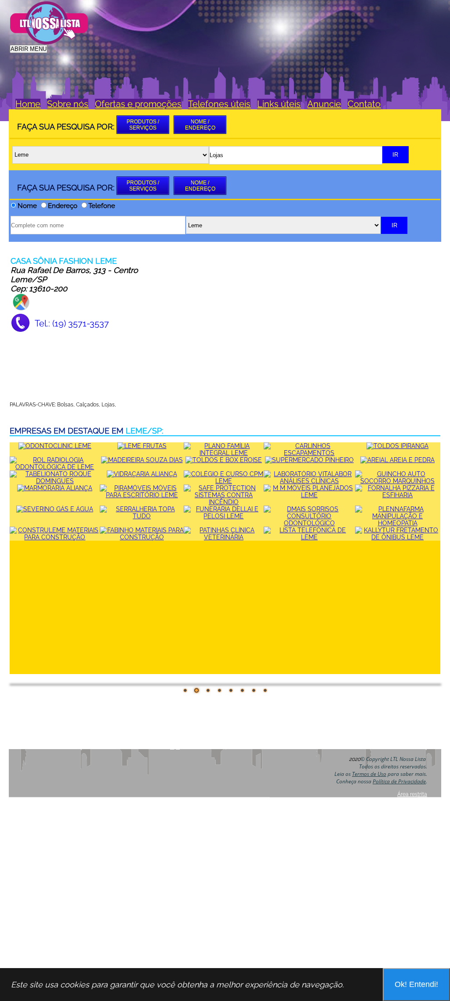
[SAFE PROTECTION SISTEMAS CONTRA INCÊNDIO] (224, 502)
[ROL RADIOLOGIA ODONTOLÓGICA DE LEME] (55, 466)
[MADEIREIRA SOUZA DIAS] (142, 459)
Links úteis (279, 104)
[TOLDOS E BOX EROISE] (223, 459)
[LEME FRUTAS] (142, 445)
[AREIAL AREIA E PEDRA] (397, 459)
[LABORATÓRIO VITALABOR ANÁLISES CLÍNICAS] (309, 480)
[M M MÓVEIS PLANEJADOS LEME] (309, 495)
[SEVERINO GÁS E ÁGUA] (54, 509)
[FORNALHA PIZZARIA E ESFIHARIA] (397, 495)
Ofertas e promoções (138, 104)
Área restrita (412, 794)
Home (27, 104)
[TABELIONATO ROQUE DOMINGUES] (55, 480)
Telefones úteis (219, 104)
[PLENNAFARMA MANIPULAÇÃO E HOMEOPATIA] (397, 523)
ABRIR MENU (29, 49)
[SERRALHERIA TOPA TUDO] (142, 516)
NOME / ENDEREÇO (200, 124)
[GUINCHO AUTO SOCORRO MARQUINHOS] (397, 480)
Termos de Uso (369, 774)
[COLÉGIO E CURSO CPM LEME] (224, 480)
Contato (364, 104)
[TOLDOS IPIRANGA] (397, 445)
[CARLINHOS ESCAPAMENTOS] (309, 452)
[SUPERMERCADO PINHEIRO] (309, 459)
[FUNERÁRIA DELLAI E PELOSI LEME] (224, 516)
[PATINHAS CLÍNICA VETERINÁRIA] (224, 537)
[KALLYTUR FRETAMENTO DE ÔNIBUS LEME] (397, 537)
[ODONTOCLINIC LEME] (54, 445)
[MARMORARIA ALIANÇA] (54, 488)
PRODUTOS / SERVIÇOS (143, 124)
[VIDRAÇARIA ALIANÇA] (142, 473)
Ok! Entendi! (416, 984)
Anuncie (324, 104)
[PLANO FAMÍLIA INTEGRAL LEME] (224, 452)
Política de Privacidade (399, 781)
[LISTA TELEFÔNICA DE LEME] (309, 537)
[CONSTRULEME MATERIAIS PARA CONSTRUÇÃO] (55, 537)
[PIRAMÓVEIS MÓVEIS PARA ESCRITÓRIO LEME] (142, 495)
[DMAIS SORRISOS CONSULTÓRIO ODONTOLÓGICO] (309, 523)
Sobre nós (67, 104)
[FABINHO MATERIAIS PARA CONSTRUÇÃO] (142, 537)
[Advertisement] (280, 20)
